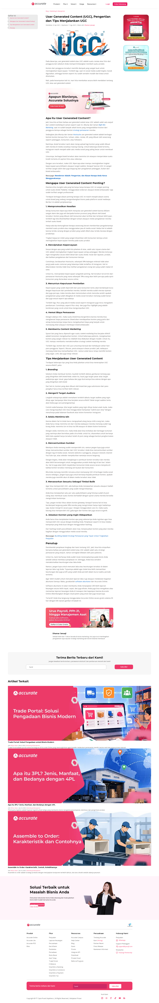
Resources (91, 4)
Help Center (75, 940)
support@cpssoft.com (125, 946)
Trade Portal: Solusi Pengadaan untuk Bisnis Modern (31, 742)
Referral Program (77, 961)
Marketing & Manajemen (57, 11)
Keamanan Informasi (101, 949)
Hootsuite (77, 134)
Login (108, 4)
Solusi (73, 4)
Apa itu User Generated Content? (19, 18)
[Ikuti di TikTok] (115, 998)
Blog (47, 11)
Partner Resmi (98, 943)
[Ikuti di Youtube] (120, 998)
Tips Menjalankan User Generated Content (22, 24)
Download (74, 955)
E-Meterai (52, 964)
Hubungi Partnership (125, 953)
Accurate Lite (31, 940)
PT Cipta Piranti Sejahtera (44, 998)
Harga (81, 4)
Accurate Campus (77, 937)
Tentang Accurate (100, 937)
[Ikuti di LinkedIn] (124, 998)
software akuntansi (83, 581)
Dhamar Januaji (90, 25)
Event (73, 946)
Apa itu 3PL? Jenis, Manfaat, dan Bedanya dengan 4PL (31, 805)
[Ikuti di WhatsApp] (106, 998)
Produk (56, 4)
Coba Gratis (34, 907)
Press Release (98, 946)
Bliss (28, 946)
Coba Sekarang (120, 4)
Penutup (12, 28)
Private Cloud (75, 958)
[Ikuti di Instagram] (102, 998)
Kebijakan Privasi (75, 998)
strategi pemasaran (81, 130)
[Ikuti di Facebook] (111, 998)
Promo (73, 949)
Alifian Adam (14, 745)
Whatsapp (122, 940)
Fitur (65, 4)
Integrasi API (75, 952)
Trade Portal (53, 961)
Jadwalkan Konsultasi (37, 905)
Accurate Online (32, 937)
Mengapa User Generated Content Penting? (22, 21)
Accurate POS (31, 943)
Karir (98, 940)
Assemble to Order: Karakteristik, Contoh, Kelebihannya (32, 867)
